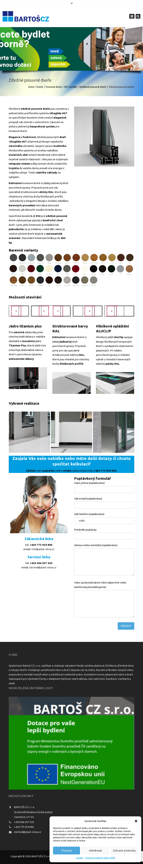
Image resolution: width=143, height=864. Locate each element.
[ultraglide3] (113, 432)
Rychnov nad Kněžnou (74, 678)
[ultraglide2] (71, 432)
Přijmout (66, 850)
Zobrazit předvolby (124, 850)
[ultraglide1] (29, 432)
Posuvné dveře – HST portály (61, 87)
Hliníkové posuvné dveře (93, 87)
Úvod (31, 87)
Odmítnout (95, 850)
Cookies (79, 858)
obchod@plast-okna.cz (42, 567)
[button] (136, 821)
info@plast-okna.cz (42, 549)
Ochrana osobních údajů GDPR (100, 858)
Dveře (39, 87)
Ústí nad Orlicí (96, 678)
